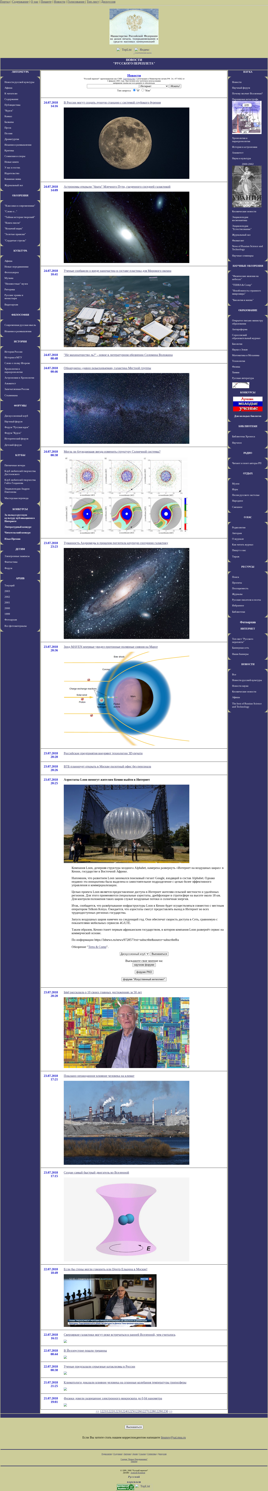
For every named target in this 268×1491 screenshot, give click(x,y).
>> (170, 1411)
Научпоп (237, 442)
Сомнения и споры (15, 156)
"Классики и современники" (20, 205)
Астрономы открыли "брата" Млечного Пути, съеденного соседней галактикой (117, 186)
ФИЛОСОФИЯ (20, 314)
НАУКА (247, 71)
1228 (151, 1411)
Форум (8, 568)
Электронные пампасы (17, 556)
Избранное (238, 605)
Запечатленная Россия (17, 389)
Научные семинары (242, 255)
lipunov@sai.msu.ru (173, 1437)
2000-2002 (248, 164)
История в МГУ (13, 357)
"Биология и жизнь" (242, 300)
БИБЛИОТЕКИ (248, 426)
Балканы (9, 121)
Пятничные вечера (15, 465)
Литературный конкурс (18, 526)
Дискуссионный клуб (16, 415)
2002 (7, 596)
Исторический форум (16, 438)
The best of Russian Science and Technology (247, 705)
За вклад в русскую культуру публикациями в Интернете (20, 518)
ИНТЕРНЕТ (248, 628)
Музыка (9, 278)
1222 (110, 1411)
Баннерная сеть (240, 647)
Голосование (76, 1)
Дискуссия (108, 1)
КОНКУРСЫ (20, 509)
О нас (34, 1)
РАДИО (247, 452)
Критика (9, 150)
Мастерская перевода (16, 498)
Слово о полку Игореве (17, 363)
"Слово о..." (11, 211)
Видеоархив (11, 304)
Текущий (10, 585)
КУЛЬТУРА (20, 250)
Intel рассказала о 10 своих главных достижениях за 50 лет (103, 992)
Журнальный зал (14, 185)
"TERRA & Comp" (242, 284)
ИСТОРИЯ (20, 341)
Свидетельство (129, 79)
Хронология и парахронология (14, 370)
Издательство (12, 173)
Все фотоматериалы (16, 625)
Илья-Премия (12, 538)
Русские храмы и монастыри (14, 297)
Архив (135, 1454)
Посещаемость (240, 588)
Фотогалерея (12, 272)
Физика (236, 366)
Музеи (235, 483)
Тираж (235, 556)
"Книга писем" (12, 222)
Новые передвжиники (16, 266)
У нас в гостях (12, 167)
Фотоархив (11, 619)
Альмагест (10, 383)
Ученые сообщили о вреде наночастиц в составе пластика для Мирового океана (117, 270)
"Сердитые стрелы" (15, 240)
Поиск (235, 576)
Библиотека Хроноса (243, 436)
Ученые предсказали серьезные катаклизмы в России (99, 1366)
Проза (8, 127)
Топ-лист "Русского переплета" (242, 640)
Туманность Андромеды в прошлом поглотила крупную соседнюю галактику (116, 543)
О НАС (248, 517)
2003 (7, 591)
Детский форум (13, 444)
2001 (7, 602)
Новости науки (240, 685)
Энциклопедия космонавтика (240, 219)
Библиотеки (238, 611)
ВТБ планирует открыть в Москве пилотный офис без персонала (107, 766)
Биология (237, 343)
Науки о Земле (240, 349)
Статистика (151, 1454)
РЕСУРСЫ (247, 566)
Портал (5, 1)
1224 (124, 1411)
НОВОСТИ (247, 664)
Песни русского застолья (245, 495)
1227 (144, 1411)
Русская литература (243, 378)
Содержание (20, 1)
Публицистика (12, 104)
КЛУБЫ (20, 455)
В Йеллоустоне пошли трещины (85, 1350)
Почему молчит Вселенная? (247, 93)
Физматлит (238, 240)
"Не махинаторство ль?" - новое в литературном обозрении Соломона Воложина (118, 355)
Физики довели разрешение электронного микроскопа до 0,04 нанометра (113, 1398)
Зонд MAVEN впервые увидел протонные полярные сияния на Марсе (111, 646)
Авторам (237, 533)
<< (97, 1411)
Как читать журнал (242, 544)
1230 (165, 1411)
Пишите (46, 1)
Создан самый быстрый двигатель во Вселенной (96, 1172)
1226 (137, 1411)
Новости (59, 1)
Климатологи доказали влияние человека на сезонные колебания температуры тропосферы (125, 1382)
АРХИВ (20, 578)
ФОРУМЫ (20, 405)
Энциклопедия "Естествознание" (242, 227)
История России (13, 351)
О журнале (238, 538)
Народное (237, 500)
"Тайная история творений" (20, 217)
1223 (117, 1411)
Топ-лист (93, 1)
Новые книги (12, 161)
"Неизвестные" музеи (16, 283)
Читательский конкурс (18, 532)
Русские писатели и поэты (246, 599)
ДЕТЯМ (20, 549)
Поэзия (8, 133)
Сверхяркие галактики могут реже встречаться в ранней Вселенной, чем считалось (119, 1334)
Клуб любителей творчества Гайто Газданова (20, 481)
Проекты (237, 582)
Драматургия (12, 139)
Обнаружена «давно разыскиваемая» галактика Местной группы (107, 368)
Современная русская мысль (20, 325)
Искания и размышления (18, 144)
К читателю (11, 93)
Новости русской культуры (19, 82)
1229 (158, 1411)
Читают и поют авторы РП (246, 463)
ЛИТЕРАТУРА (20, 71)
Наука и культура (241, 158)
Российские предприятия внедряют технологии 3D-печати (103, 753)
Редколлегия (238, 527)
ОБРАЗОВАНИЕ (247, 310)
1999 (7, 613)
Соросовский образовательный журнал (246, 337)
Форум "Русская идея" (17, 427)
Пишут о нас (239, 550)
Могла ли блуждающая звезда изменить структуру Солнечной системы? (112, 451)
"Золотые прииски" (15, 234)
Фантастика (11, 561)
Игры (235, 489)
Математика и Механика (245, 355)
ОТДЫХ (248, 473)
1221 (103, 1411)
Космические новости (244, 211)
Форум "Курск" (13, 432)
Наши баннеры (240, 654)
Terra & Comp (97, 947)
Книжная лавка (13, 178)
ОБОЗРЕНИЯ (20, 195)
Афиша (8, 87)
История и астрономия (244, 146)
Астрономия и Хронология (19, 377)
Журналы (237, 594)
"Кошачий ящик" (14, 228)
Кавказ (8, 116)
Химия (235, 372)
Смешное (237, 507)
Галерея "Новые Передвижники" (134, 1459)
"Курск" (9, 110)
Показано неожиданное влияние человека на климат (99, 1075)
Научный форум (13, 421)
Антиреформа (239, 329)
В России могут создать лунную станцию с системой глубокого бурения (112, 102)
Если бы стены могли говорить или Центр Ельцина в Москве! (105, 1269)
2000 (7, 608)
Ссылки (142, 1454)
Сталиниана (11, 395)
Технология (238, 360)
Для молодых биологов (247, 416)
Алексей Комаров (138, 1473)
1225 (131, 1411)
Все (234, 674)
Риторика (10, 289)
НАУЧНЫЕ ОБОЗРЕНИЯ (248, 265)
